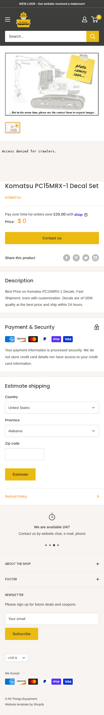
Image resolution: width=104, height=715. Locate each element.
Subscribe (22, 634)
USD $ (12, 658)
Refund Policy (16, 496)
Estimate (20, 474)
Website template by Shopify (24, 704)
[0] (95, 19)
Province (12, 420)
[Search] (92, 36)
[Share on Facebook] (66, 257)
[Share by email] (95, 257)
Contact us (52, 238)
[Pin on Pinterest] (76, 257)
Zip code (12, 443)
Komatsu (13, 197)
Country (11, 397)
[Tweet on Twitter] (85, 257)
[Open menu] (7, 19)
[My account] (84, 19)
